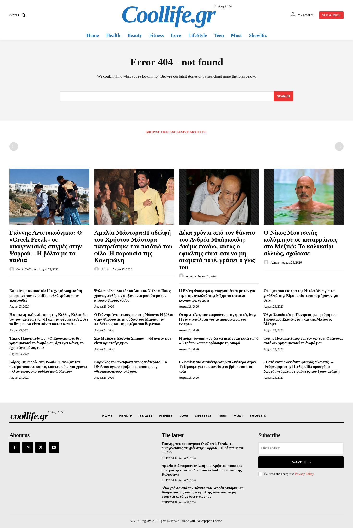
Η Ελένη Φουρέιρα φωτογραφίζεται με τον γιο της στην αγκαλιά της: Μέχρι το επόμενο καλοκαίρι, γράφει (217, 295)
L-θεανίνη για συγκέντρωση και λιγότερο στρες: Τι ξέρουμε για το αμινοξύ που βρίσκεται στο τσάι (218, 366)
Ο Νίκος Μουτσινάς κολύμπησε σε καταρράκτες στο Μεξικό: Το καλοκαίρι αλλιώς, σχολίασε (300, 243)
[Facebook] (14, 447)
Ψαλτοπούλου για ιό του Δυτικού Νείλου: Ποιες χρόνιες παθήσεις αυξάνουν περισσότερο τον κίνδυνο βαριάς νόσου (132, 295)
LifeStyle (169, 458)
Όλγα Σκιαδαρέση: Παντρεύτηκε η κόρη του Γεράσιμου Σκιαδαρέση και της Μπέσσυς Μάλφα (300, 319)
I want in (298, 462)
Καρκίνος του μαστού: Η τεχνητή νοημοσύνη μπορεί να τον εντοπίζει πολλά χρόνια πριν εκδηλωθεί (45, 295)
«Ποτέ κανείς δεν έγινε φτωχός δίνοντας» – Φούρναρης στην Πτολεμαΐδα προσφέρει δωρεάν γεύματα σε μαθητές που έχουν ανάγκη (302, 366)
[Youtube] (54, 447)
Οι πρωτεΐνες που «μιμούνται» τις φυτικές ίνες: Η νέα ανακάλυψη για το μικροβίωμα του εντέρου (217, 319)
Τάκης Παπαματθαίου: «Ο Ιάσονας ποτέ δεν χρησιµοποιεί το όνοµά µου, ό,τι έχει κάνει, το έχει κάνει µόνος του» (46, 343)
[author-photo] (12, 269)
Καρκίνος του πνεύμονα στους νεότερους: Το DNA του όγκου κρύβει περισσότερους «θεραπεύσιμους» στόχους (130, 366)
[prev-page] (13, 146)
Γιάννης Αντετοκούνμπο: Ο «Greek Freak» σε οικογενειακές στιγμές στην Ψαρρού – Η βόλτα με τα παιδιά (45, 246)
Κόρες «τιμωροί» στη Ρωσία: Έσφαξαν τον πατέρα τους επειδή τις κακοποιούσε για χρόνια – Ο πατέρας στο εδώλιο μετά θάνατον (48, 366)
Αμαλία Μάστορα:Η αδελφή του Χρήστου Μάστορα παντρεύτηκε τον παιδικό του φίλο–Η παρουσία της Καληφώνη (133, 246)
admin (105, 269)
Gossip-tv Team (26, 269)
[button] (18, 15)
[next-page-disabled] (339, 146)
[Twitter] (40, 447)
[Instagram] (27, 447)
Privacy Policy (304, 474)
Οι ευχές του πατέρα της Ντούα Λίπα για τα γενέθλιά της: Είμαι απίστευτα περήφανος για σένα (301, 295)
